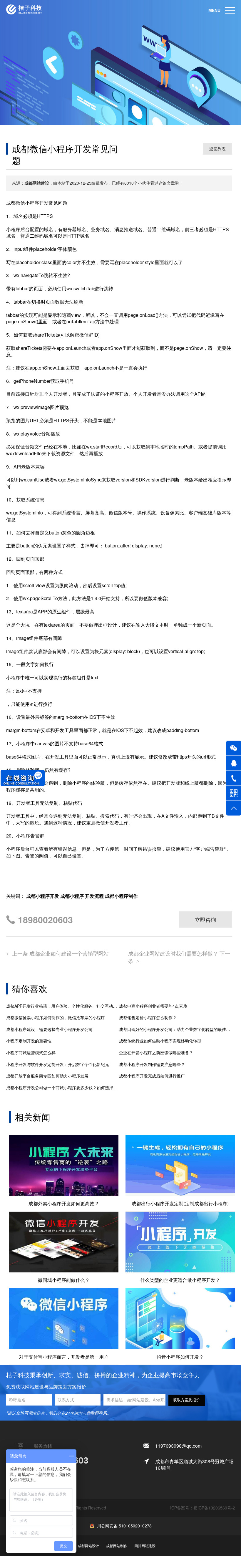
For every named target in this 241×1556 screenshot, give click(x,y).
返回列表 (217, 149)
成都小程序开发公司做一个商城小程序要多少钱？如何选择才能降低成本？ (62, 1087)
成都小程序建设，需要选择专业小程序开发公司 (49, 1029)
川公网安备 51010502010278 (124, 1526)
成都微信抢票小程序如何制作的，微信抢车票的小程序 (55, 1017)
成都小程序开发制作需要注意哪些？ (152, 1064)
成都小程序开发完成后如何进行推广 (152, 1076)
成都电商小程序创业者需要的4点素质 (153, 1006)
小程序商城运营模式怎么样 (31, 1052)
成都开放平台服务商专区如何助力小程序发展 (47, 1076)
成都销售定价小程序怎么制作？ (148, 1017)
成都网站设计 (88, 1545)
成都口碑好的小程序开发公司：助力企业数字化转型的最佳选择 (175, 1029)
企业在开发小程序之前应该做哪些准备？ (156, 1052)
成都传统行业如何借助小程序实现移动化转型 (160, 1041)
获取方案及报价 (186, 1400)
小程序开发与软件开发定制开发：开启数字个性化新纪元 (57, 1064)
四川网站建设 (144, 1545)
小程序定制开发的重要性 (28, 1041)
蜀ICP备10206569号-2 (214, 1508)
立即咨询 (205, 919)
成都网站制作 (116, 1545)
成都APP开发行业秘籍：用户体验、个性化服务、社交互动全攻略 (62, 1006)
